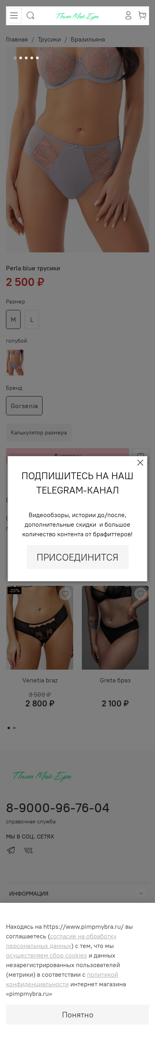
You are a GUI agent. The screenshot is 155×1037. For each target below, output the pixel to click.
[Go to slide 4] (32, 58)
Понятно (77, 1014)
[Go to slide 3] (26, 58)
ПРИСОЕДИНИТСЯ (77, 557)
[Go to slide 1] (15, 58)
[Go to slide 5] (37, 58)
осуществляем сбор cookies (46, 955)
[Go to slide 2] (20, 58)
